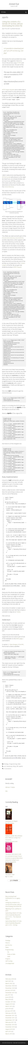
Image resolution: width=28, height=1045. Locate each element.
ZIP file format (6, 177)
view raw (23, 585)
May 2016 (8, 999)
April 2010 (8, 1031)
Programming (13, 764)
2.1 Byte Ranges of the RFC (16, 644)
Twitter (19, 612)
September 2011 (10, 1020)
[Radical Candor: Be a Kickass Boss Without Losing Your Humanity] (8, 834)
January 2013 (9, 1011)
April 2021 (8, 981)
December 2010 (10, 1024)
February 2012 (9, 1013)
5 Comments (7, 768)
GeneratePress (22, 1042)
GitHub (18, 585)
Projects (7, 959)
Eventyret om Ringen (11, 821)
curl (5, 766)
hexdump (9, 766)
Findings (6, 764)
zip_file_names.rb (6, 585)
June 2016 (8, 997)
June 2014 (8, 1008)
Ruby (14, 766)
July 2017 (8, 995)
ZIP (17, 766)
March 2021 (9, 983)
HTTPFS (19, 63)
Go (8, 952)
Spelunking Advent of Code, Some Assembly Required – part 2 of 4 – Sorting (13, 923)
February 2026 (9, 979)
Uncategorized (9, 963)
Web (19, 764)
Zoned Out (14, 4)
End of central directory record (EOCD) (12, 238)
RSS (6, 791)
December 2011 (10, 1015)
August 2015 (9, 1004)
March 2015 (9, 1006)
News (7, 947)
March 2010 (9, 1034)
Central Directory (9, 187)
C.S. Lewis (10, 876)
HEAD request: (17, 267)
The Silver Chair (9, 874)
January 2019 (9, 990)
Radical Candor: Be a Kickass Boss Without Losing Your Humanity (13, 838)
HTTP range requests (8, 90)
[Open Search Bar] (26, 12)
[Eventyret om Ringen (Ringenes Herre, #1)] (8, 819)
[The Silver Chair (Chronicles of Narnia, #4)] (8, 873)
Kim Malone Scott (12, 841)
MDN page (19, 638)
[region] (14, 541)
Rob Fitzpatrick (11, 862)
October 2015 (9, 1002)
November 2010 (10, 1027)
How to (7, 943)
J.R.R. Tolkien (10, 823)
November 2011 (10, 1018)
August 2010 (9, 1029)
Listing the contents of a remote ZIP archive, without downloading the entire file (12, 23)
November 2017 (10, 993)
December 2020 (10, 986)
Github (7, 787)
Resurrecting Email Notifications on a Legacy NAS (12, 898)
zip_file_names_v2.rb (7, 757)
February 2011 (9, 1022)
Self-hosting (8, 961)
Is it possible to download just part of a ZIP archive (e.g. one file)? (14, 50)
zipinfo (21, 766)
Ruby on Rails (11, 954)
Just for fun (8, 945)
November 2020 (10, 988)
